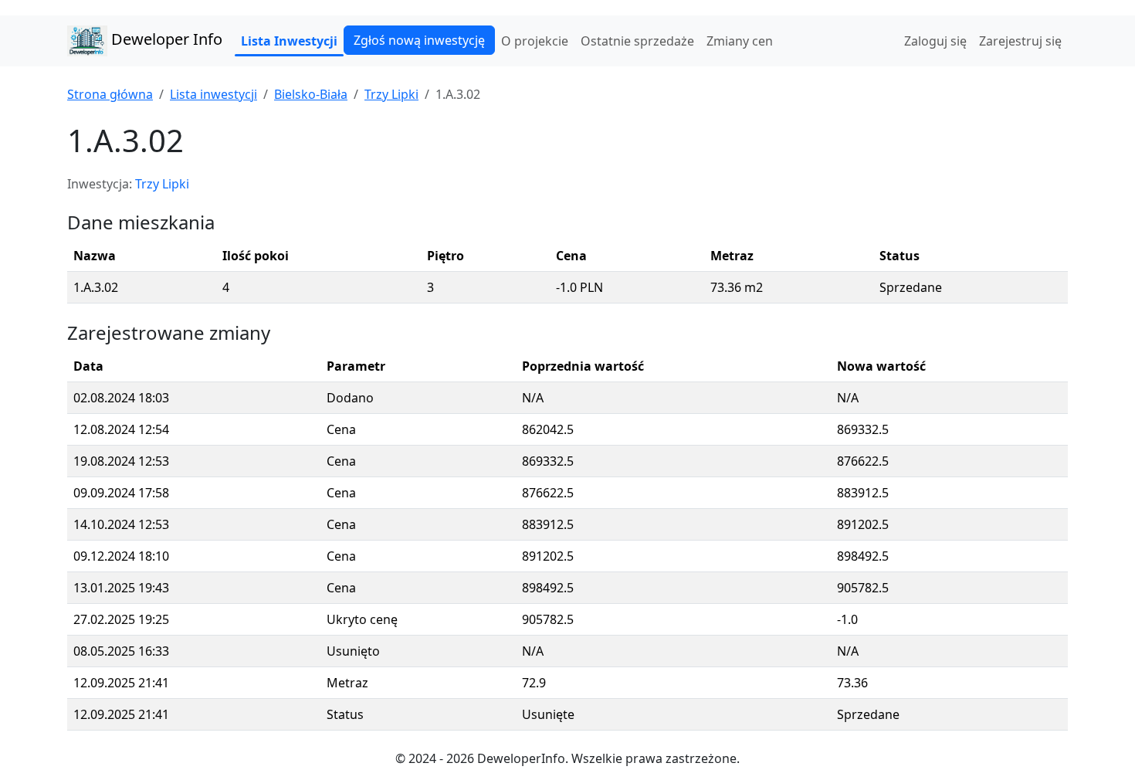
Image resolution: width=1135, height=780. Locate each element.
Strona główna (110, 94)
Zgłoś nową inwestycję (419, 40)
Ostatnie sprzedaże (637, 40)
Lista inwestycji (213, 94)
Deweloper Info (164, 39)
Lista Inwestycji (289, 40)
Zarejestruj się (1020, 40)
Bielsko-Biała (310, 94)
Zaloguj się (935, 40)
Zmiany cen (739, 40)
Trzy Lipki (391, 94)
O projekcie (534, 40)
